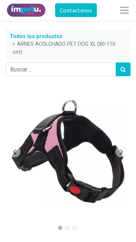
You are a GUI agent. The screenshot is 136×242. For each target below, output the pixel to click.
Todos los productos (36, 36)
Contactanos (76, 10)
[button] (14, 151)
